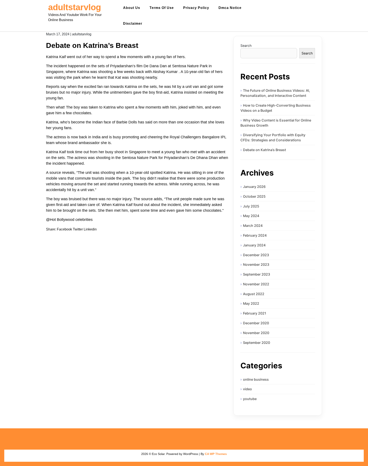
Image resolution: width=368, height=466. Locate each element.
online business (256, 379)
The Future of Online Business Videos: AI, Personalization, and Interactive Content (275, 93)
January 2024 (254, 245)
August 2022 (253, 294)
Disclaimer (132, 23)
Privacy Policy (196, 8)
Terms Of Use (162, 8)
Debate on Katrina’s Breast (264, 150)
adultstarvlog (74, 7)
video (247, 389)
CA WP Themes (216, 454)
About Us (131, 8)
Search (246, 45)
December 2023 (256, 255)
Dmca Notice (230, 8)
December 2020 (256, 323)
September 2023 (256, 274)
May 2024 (251, 216)
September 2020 (256, 342)
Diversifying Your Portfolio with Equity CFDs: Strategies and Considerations (272, 137)
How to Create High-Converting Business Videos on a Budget (275, 108)
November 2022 (256, 284)
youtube (250, 399)
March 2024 (253, 225)
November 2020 (256, 333)
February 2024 (255, 235)
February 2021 (254, 313)
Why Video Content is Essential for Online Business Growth (275, 122)
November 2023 (256, 264)
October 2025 (254, 196)
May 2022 (251, 303)
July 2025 (251, 206)
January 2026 (254, 186)
